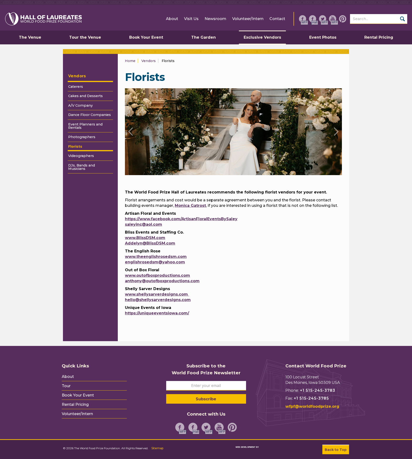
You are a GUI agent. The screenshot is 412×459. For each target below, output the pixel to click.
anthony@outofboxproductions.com (162, 281)
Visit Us (191, 18)
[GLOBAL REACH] (242, 450)
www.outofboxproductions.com (157, 275)
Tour (66, 386)
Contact (277, 18)
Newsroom (215, 18)
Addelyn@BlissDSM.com (150, 243)
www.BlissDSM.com (145, 237)
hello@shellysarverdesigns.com (158, 299)
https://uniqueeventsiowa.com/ (157, 313)
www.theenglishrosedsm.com (156, 256)
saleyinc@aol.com (143, 224)
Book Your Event (78, 395)
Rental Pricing (75, 404)
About (172, 18)
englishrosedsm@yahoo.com (155, 262)
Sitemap (157, 448)
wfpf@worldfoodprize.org (312, 406)
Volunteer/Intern (247, 18)
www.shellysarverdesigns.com (157, 294)
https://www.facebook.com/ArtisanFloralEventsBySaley (181, 219)
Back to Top (336, 450)
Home (130, 61)
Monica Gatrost (190, 205)
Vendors (77, 76)
